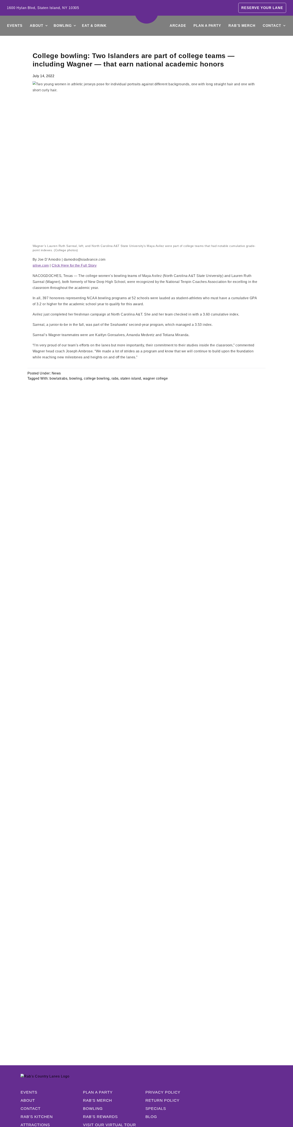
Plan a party (207, 25)
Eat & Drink (94, 25)
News (56, 373)
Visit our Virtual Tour (109, 1125)
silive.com (41, 265)
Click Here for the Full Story (74, 265)
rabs (115, 378)
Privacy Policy (162, 1092)
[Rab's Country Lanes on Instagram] (235, 1108)
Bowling (63, 25)
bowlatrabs (58, 378)
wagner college (155, 378)
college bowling (96, 378)
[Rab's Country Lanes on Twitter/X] (244, 1108)
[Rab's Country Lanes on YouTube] (261, 1108)
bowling (75, 378)
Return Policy (162, 1100)
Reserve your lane (262, 8)
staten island (130, 378)
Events (15, 25)
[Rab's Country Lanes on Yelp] (252, 1108)
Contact (272, 25)
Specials (155, 1108)
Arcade (178, 25)
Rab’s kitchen (37, 1117)
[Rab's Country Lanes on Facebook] (227, 1108)
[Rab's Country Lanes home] (146, 12)
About (36, 25)
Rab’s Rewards (100, 1117)
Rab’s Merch (241, 25)
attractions (35, 1125)
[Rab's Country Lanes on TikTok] (269, 1108)
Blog (151, 1117)
